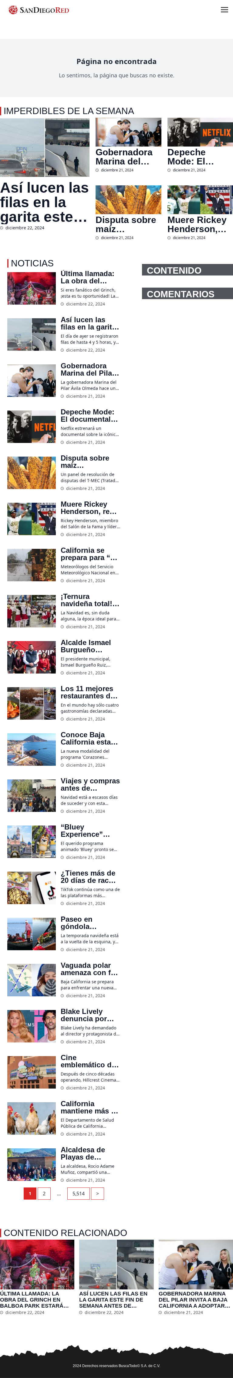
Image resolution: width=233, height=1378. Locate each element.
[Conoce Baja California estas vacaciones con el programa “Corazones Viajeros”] (31, 749)
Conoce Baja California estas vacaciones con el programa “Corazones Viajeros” (88, 738)
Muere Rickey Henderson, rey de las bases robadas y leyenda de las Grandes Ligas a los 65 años (199, 224)
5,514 (79, 1193)
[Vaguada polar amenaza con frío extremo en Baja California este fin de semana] (31, 980)
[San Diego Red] (39, 9)
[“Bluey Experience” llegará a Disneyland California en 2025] (31, 842)
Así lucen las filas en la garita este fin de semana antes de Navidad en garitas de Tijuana (44, 202)
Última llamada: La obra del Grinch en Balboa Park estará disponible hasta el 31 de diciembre (90, 277)
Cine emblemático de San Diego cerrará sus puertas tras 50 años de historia (89, 1061)
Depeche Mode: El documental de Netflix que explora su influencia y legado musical (200, 157)
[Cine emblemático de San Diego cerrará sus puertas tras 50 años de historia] (31, 1072)
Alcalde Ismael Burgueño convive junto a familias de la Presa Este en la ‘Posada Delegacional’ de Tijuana (89, 646)
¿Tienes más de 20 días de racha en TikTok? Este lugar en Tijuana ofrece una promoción (89, 877)
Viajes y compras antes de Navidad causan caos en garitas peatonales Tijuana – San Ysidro (90, 784)
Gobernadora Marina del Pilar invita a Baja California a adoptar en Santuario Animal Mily (127, 157)
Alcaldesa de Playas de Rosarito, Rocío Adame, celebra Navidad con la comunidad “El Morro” (88, 1153)
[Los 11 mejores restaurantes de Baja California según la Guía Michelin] (31, 703)
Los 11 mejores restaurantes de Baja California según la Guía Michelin (87, 692)
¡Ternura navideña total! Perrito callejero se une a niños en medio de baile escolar (88, 600)
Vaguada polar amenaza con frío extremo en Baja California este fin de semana (90, 969)
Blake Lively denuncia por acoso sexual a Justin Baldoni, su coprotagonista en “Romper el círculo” (87, 1015)
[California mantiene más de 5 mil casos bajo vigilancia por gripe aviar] (31, 1118)
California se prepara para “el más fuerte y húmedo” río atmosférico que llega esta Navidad (89, 554)
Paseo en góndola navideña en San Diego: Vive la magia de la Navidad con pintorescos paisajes (89, 923)
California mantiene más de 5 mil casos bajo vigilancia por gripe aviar (90, 1107)
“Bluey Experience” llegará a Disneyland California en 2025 (83, 830)
